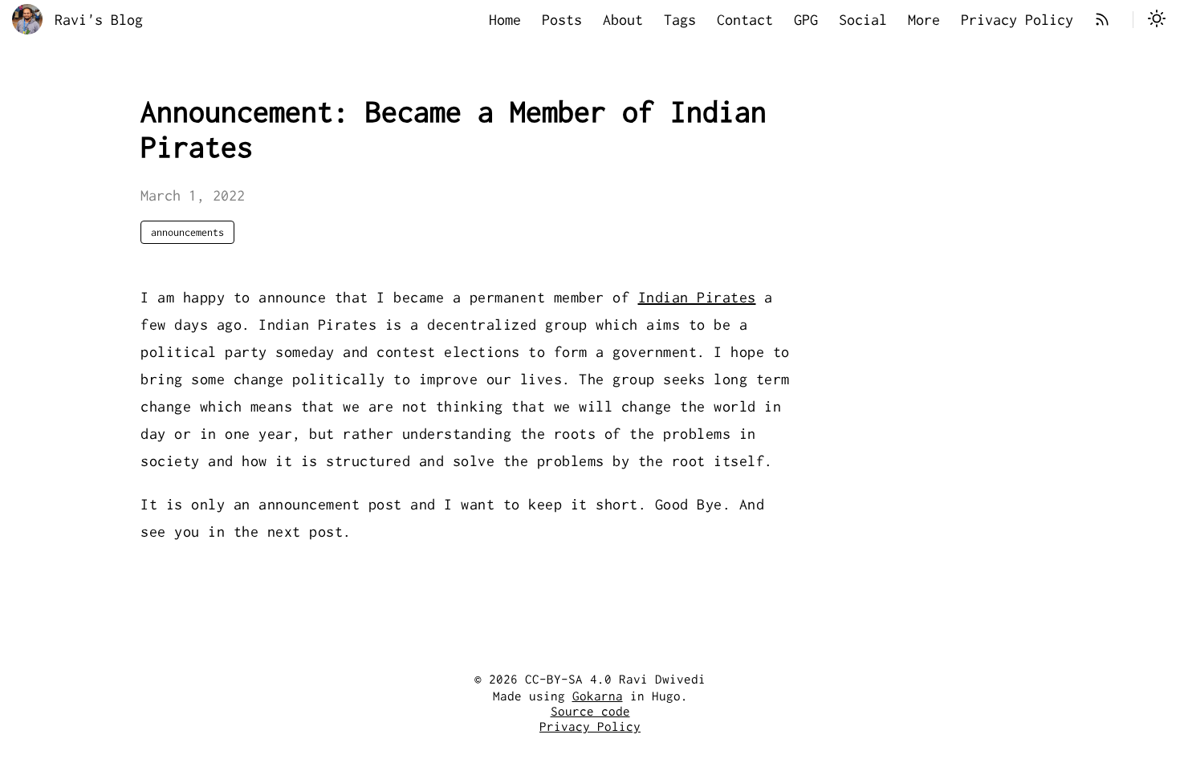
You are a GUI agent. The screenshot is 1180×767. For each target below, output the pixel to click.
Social (863, 19)
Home (505, 19)
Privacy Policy (1017, 19)
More (924, 19)
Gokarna (597, 696)
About (623, 19)
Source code (590, 711)
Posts (562, 19)
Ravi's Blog (99, 19)
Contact (745, 19)
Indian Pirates (697, 297)
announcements (187, 231)
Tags (680, 19)
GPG (806, 19)
